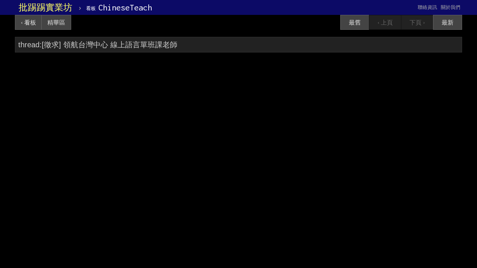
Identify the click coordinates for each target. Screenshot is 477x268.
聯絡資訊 (427, 7)
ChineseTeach (119, 7)
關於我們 (450, 7)
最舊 (355, 22)
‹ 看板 (28, 22)
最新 (448, 22)
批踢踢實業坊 (45, 7)
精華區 (56, 22)
